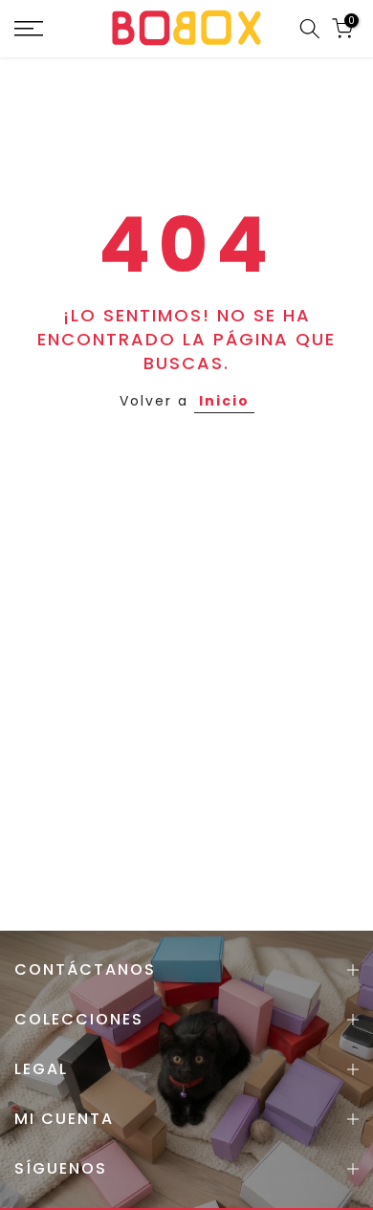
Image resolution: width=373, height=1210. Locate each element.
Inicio (224, 400)
